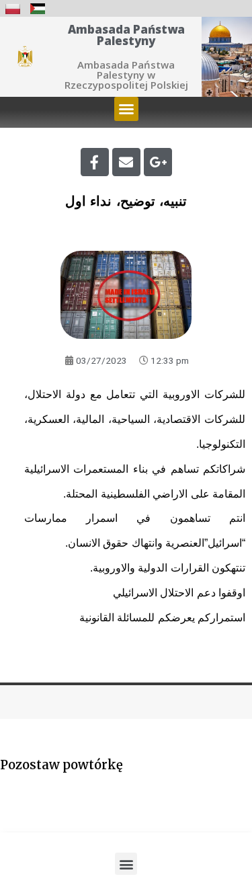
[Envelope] (126, 162)
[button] (126, 109)
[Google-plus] (158, 162)
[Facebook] (95, 162)
